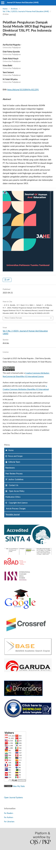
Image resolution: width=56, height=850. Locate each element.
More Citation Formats (13, 318)
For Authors (8, 817)
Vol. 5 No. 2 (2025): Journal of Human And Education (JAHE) (26, 11)
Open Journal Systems (13, 798)
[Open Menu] (2, 2)
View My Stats (19, 786)
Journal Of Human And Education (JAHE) (23, 3)
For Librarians (9, 822)
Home (5, 9)
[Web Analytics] (8, 786)
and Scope (15, 456)
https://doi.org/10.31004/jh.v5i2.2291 (23, 90)
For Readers (8, 813)
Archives (14, 9)
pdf (8, 280)
